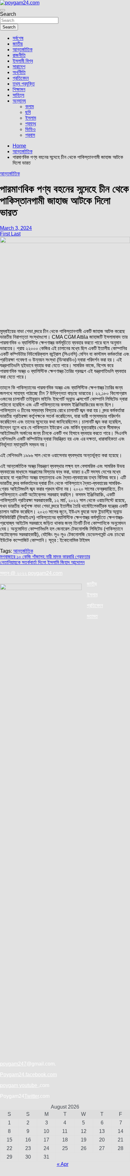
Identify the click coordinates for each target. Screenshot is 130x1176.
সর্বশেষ (18, 38)
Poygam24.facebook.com (28, 1074)
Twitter (31, 1096)
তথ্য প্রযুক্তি (24, 83)
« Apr (62, 1164)
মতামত (92, 616)
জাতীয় (18, 44)
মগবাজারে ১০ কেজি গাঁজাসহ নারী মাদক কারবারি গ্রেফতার (45, 556)
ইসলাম (30, 118)
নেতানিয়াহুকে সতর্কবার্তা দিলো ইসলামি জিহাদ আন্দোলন (42, 562)
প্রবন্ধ (30, 123)
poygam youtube (19, 1085)
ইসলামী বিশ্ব (23, 61)
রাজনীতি (19, 55)
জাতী (91, 584)
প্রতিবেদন (21, 78)
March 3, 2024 (16, 228)
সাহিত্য (18, 95)
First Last (10, 233)
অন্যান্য (19, 101)
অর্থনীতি (19, 72)
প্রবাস (30, 135)
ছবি (28, 112)
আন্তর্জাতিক (22, 49)
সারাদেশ (19, 66)
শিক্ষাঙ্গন (19, 89)
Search (8, 14)
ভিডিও (30, 129)
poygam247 (13, 1063)
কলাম (29, 106)
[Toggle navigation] (2, 10)
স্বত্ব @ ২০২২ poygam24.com (31, 573)
